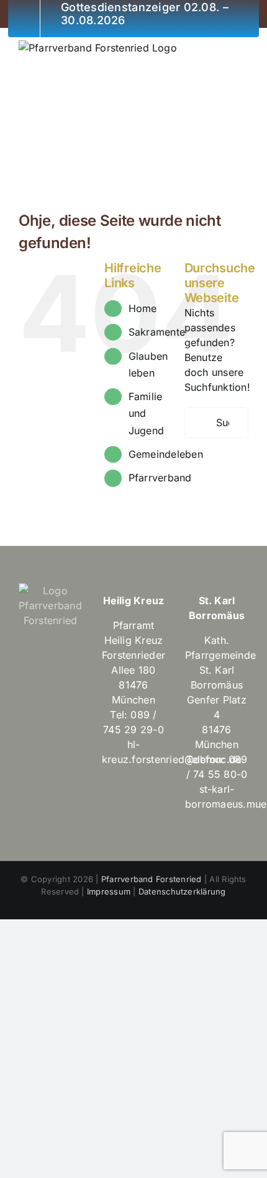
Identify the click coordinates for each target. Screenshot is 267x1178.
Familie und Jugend (146, 413)
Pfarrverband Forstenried (151, 879)
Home (143, 308)
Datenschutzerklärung (182, 891)
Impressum (108, 891)
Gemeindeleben (166, 454)
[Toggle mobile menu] (243, 46)
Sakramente (157, 332)
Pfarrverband (160, 477)
